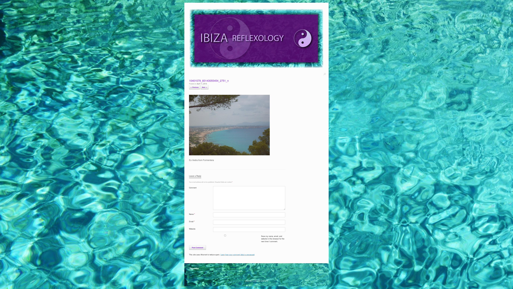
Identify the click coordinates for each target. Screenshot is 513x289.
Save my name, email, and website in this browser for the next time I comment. (272, 239)
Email (192, 221)
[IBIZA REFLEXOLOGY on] (192, 274)
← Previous (195, 87)
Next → (204, 87)
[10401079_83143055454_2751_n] (229, 154)
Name (192, 214)
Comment (193, 187)
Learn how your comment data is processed (237, 254)
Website (192, 229)
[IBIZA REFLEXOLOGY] (256, 38)
